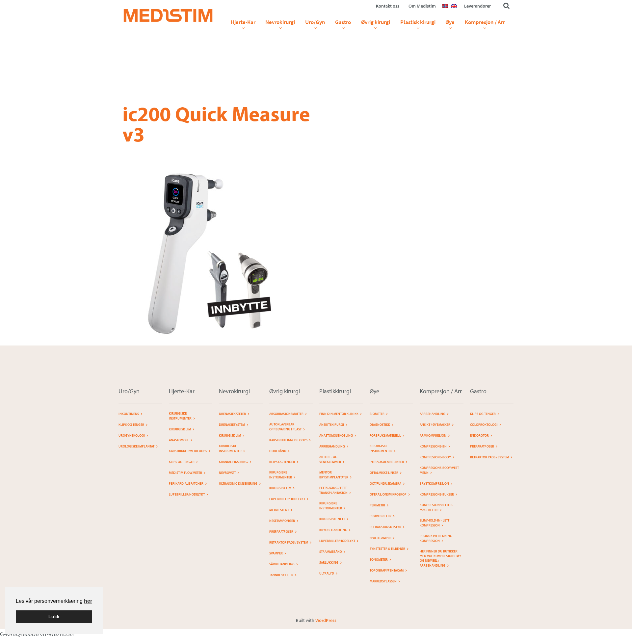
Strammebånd (330, 552)
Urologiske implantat (136, 446)
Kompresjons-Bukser (437, 494)
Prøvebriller (380, 516)
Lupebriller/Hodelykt (187, 494)
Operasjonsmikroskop (388, 494)
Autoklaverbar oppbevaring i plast (285, 426)
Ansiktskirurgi (331, 424)
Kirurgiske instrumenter (180, 416)
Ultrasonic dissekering (238, 483)
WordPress (325, 620)
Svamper (276, 553)
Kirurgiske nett (332, 519)
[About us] (456, 10)
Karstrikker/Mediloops (188, 451)
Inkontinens (128, 414)
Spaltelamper (380, 538)
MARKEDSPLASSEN (383, 581)
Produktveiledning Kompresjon (436, 538)
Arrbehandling (332, 446)
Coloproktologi (484, 424)
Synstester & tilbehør (387, 549)
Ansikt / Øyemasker (435, 424)
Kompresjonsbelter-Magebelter (436, 507)
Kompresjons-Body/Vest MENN (439, 470)
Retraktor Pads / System (288, 542)
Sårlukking (328, 562)
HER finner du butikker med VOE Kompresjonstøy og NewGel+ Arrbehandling (440, 558)
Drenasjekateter (232, 414)
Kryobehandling (333, 530)
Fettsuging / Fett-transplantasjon (333, 490)
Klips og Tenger (131, 424)
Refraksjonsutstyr (385, 527)
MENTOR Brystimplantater (333, 474)
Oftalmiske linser (384, 473)
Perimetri (377, 505)
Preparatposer (281, 531)
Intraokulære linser (387, 462)
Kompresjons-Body (435, 457)
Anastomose (179, 440)
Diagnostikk (380, 424)
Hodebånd (277, 451)
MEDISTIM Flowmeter (185, 473)
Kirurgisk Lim (230, 435)
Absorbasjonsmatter (286, 414)
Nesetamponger (282, 521)
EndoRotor (479, 435)
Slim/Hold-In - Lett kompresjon (434, 522)
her (88, 601)
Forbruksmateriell (385, 435)
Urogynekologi (131, 435)
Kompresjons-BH (433, 446)
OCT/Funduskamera (385, 483)
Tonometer (379, 559)
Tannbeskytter (281, 575)
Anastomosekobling (336, 435)
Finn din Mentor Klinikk (338, 414)
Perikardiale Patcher (186, 483)
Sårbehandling (282, 564)
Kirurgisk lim (180, 429)
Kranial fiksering (233, 462)
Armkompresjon (433, 435)
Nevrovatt (227, 473)
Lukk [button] (54, 616)
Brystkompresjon (434, 483)
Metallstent (279, 510)
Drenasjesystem (232, 424)
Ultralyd (326, 573)
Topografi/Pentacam (387, 570)
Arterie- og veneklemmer (330, 459)
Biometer (377, 414)
